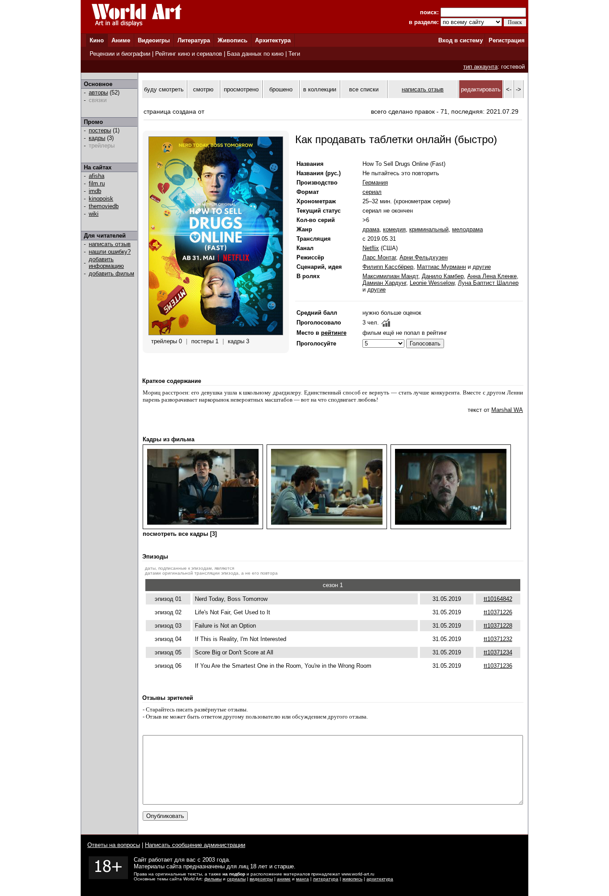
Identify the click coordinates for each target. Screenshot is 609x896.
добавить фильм (111, 273)
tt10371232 (498, 639)
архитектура (379, 878)
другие (482, 266)
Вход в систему (460, 40)
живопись (352, 878)
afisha (96, 176)
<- (508, 89)
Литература (193, 40)
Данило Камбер (443, 276)
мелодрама (467, 229)
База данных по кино (255, 53)
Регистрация (507, 40)
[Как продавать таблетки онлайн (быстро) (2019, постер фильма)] (215, 333)
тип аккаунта (480, 66)
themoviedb (104, 206)
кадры (97, 138)
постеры (100, 130)
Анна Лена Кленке (492, 276)
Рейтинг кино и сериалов (188, 53)
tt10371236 (498, 665)
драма (370, 229)
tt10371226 (498, 612)
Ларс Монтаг (379, 257)
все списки (364, 89)
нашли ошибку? (110, 251)
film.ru (97, 183)
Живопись (232, 40)
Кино (97, 40)
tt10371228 (498, 625)
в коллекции (319, 89)
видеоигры (261, 878)
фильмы (213, 878)
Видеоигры (154, 40)
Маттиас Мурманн (441, 266)
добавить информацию (106, 262)
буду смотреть (164, 89)
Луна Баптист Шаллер (488, 282)
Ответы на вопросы (113, 845)
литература (325, 878)
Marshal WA (507, 410)
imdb (95, 191)
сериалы (236, 878)
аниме (284, 878)
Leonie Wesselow (432, 282)
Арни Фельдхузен (423, 257)
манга (302, 878)
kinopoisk (101, 198)
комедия (394, 229)
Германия (375, 182)
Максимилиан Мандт (390, 276)
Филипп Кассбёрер (387, 266)
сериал (372, 192)
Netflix (370, 248)
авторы (98, 92)
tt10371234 (498, 652)
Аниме (120, 40)
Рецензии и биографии (120, 53)
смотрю (203, 89)
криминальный (429, 229)
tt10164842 (498, 599)
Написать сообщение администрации (195, 845)
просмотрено (241, 89)
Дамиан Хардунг (384, 282)
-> (518, 89)
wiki (94, 213)
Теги (294, 53)
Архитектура (273, 40)
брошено (280, 89)
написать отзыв (110, 244)
